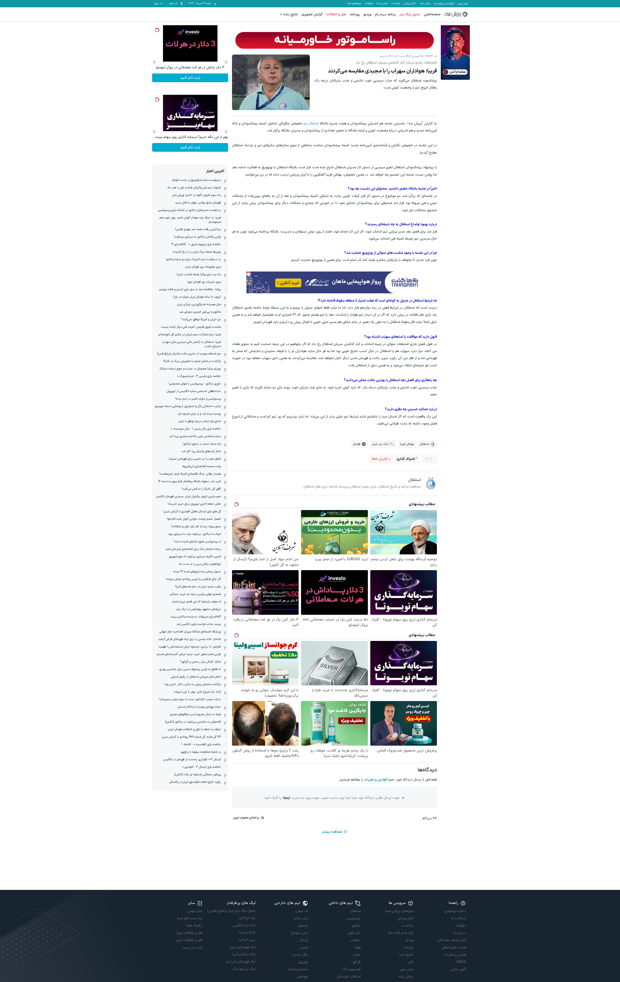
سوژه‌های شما (354, 4)
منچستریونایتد (298, 969)
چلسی (304, 947)
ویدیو (367, 14)
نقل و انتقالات (336, 14)
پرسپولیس (353, 918)
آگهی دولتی (458, 969)
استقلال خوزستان (349, 976)
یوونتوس (302, 976)
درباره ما (460, 932)
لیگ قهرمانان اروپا (242, 947)
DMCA (461, 962)
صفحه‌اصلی (432, 14)
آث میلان (301, 911)
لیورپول (303, 962)
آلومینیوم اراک (351, 969)
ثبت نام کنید (190, 78)
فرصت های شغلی (454, 947)
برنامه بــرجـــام (385, 14)
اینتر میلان (301, 918)
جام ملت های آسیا (190, 918)
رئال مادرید (300, 954)
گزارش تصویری (312, 14)
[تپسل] (248, 273)
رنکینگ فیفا (195, 925)
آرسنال (303, 940)
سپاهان (355, 940)
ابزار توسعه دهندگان (452, 940)
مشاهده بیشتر (332, 831)
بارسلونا (303, 925)
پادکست (395, 4)
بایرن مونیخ (299, 932)
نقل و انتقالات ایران (189, 940)
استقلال (313, 123)
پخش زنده (425, 4)
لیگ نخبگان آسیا (243, 954)
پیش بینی (463, 4)
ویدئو (409, 940)
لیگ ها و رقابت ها (400, 932)
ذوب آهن (354, 932)
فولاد (357, 947)
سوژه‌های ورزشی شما (399, 911)
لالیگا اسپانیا (247, 932)
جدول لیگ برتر (409, 14)
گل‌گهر (356, 962)
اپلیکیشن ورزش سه (444, 4)
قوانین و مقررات (375, 779)
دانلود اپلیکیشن (455, 911)
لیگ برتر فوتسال (243, 969)
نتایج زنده (291, 14)
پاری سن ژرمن (192, 947)
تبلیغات (369, 4)
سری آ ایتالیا (247, 939)
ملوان (357, 954)
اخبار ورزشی (409, 4)
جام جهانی (195, 911)
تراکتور (356, 925)
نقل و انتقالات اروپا (190, 932)
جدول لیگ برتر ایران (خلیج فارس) (231, 910)
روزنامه (355, 14)
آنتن (410, 962)
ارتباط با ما (458, 918)
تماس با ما (382, 4)
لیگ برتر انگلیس (244, 925)
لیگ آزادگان (247, 918)
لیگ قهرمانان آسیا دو (240, 961)
